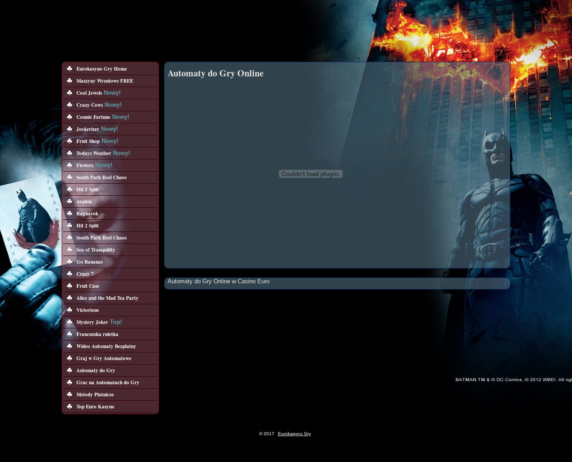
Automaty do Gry (95, 370)
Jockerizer (87, 129)
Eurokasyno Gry (294, 433)
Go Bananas (89, 261)
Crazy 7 (85, 273)
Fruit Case (87, 286)
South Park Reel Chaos (101, 177)
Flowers (84, 165)
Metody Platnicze (95, 394)
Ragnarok (87, 213)
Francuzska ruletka (97, 334)
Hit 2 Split (87, 189)
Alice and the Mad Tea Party (107, 298)
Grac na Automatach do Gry (107, 382)
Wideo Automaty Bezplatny (106, 346)
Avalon (84, 201)
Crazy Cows (89, 105)
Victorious (87, 310)
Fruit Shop (88, 141)
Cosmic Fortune (93, 117)
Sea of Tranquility (95, 249)
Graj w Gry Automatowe (103, 358)
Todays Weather (93, 153)
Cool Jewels (89, 93)
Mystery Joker (92, 322)
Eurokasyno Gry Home (101, 68)
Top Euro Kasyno (95, 406)
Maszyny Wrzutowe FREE (104, 80)
